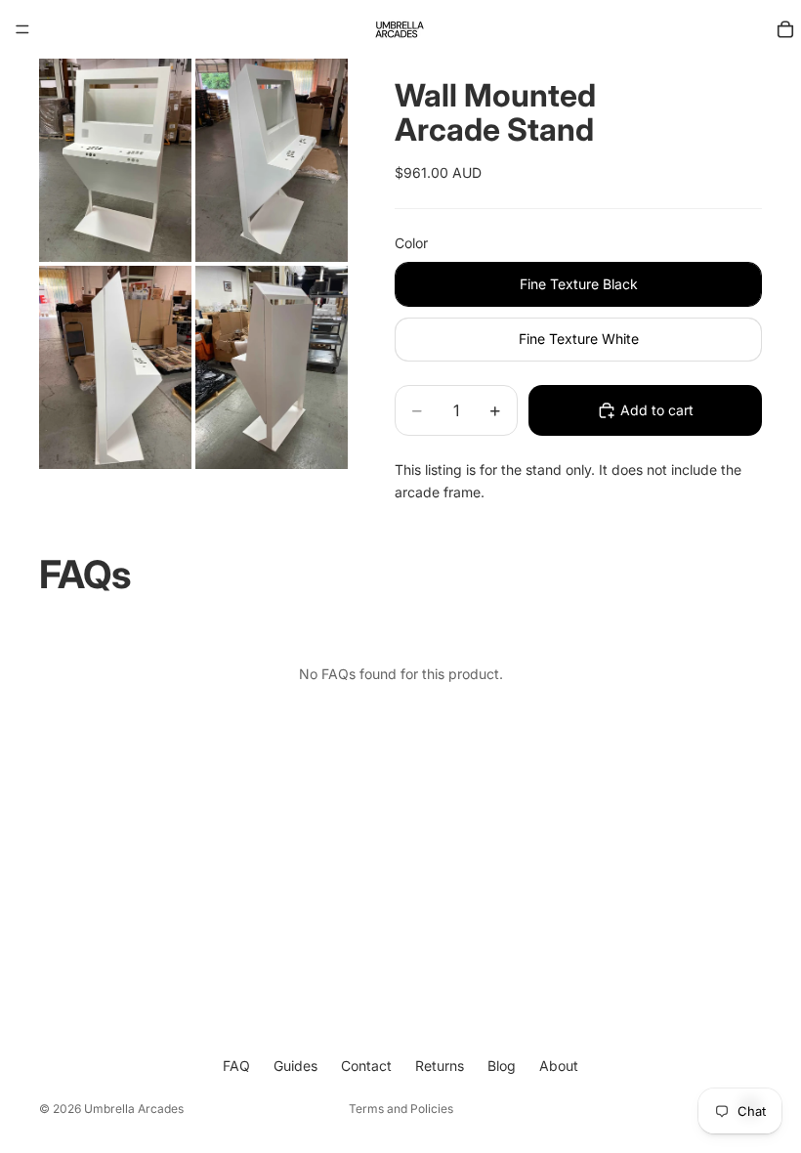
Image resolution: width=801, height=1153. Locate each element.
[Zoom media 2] (271, 160)
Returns (439, 1065)
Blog (501, 1065)
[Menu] (22, 29)
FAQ (236, 1065)
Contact (366, 1065)
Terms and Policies (401, 1108)
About (558, 1065)
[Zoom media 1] (115, 160)
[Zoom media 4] (271, 367)
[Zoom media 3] (115, 367)
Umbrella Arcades (134, 1108)
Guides (295, 1065)
